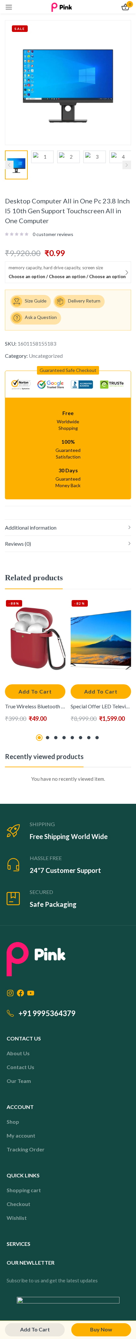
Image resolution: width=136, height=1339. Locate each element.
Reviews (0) (18, 543)
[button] (68, 370)
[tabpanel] (35, 665)
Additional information (30, 527)
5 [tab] (72, 737)
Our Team (19, 1081)
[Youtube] (30, 993)
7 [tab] (88, 737)
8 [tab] (97, 737)
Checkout (18, 1204)
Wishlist (17, 1218)
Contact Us (20, 1067)
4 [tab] (64, 737)
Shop (13, 1121)
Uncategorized (46, 356)
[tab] (68, 527)
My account (21, 1135)
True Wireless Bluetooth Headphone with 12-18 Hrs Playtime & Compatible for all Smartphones (35, 706)
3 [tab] (55, 737)
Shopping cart (24, 1190)
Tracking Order (26, 1149)
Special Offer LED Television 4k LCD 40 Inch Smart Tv (101, 706)
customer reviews (53, 234)
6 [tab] (80, 737)
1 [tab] (39, 737)
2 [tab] (47, 737)
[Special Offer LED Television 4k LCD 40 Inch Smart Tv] (101, 639)
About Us (18, 1053)
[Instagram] (10, 993)
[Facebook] (20, 993)
